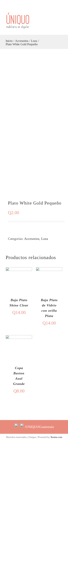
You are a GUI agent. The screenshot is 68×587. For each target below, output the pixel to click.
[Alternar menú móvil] (60, 24)
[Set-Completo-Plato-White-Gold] (34, 124)
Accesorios (31, 239)
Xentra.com (56, 437)
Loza (44, 239)
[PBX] (64, 3)
